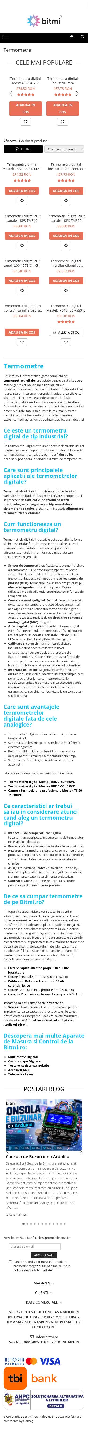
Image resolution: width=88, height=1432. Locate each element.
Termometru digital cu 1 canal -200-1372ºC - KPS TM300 (22, 263)
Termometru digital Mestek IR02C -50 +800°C (25, 80)
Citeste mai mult (16, 1214)
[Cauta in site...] (82, 37)
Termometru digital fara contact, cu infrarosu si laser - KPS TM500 (22, 308)
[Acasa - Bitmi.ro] (44, 21)
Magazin (42, 1283)
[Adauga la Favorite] (25, 122)
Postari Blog (44, 1089)
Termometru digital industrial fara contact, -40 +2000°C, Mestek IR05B (62, 80)
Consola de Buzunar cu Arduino (37, 1156)
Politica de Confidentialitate (32, 1270)
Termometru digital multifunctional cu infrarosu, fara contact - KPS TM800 (66, 263)
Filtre (25, 149)
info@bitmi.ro (46, 1336)
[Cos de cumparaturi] (72, 37)
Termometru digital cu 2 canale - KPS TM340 (22, 218)
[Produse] (6, 38)
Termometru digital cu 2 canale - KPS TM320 (66, 218)
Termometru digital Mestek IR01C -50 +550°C (65, 308)
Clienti (42, 1292)
